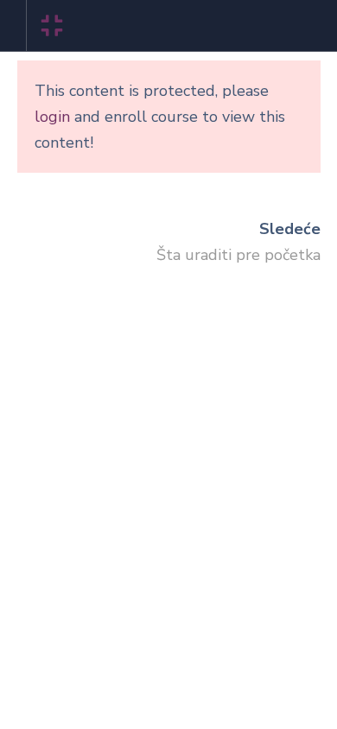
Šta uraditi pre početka (238, 254)
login (52, 116)
